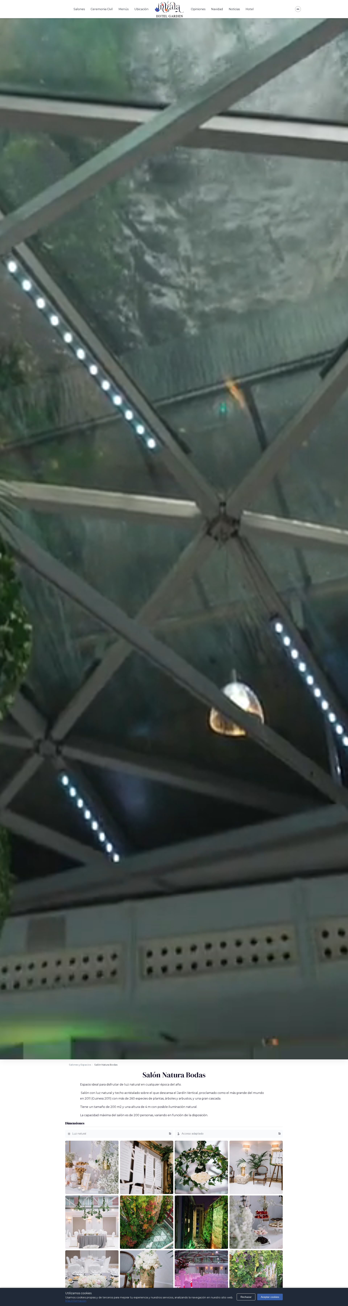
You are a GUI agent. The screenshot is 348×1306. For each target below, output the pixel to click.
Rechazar (246, 1296)
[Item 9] (92, 1277)
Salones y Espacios (80, 1064)
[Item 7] (201, 1222)
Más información (75, 1300)
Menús (124, 9)
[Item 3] (201, 1167)
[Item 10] (146, 1277)
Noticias (234, 9)
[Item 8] (256, 1222)
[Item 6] (146, 1222)
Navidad (217, 9)
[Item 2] (146, 1167)
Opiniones (198, 9)
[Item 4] (256, 1167)
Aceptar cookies (270, 1296)
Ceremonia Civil (102, 9)
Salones (79, 9)
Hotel (250, 9)
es (298, 9)
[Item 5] (92, 1222)
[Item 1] (92, 1167)
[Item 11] (201, 1277)
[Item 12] (256, 1277)
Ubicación (141, 9)
